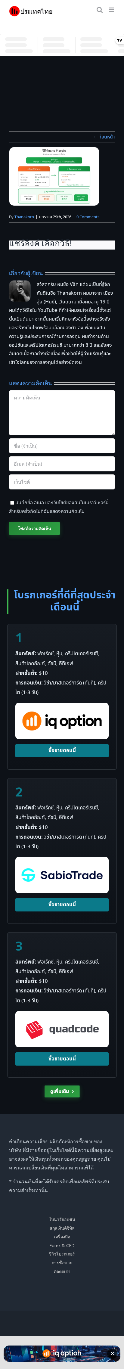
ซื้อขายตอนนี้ (62, 751)
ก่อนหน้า (106, 137)
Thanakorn (24, 217)
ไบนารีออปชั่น (62, 1219)
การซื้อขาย (62, 1262)
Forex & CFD (62, 1245)
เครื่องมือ (62, 1237)
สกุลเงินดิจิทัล (62, 1228)
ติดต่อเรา (62, 1271)
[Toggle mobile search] (100, 10)
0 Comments (87, 217)
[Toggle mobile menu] (112, 10)
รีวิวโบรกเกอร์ (62, 1254)
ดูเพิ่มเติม (62, 1091)
